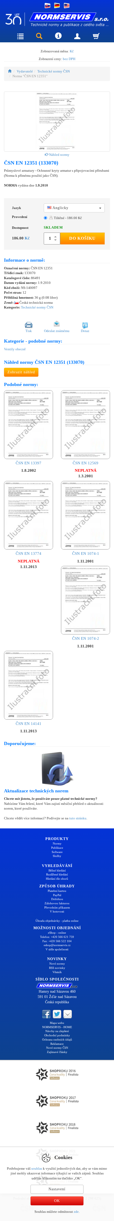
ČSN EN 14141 (28, 723)
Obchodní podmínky (57, 1035)
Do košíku (82, 238)
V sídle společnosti (57, 949)
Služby (57, 855)
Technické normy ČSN (53, 71)
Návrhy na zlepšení (57, 1031)
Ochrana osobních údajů (57, 1039)
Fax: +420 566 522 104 (57, 941)
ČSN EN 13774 (28, 553)
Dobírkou (57, 899)
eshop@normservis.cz (57, 945)
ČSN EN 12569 (85, 463)
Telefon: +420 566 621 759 (57, 936)
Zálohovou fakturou (57, 903)
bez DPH (69, 59)
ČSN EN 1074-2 (85, 638)
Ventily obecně (15, 349)
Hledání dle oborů (57, 878)
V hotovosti (57, 911)
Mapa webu (57, 1022)
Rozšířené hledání (57, 874)
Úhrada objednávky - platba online (57, 920)
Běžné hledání (57, 870)
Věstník (57, 972)
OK (57, 1201)
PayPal (57, 895)
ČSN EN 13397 (28, 463)
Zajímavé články (57, 1052)
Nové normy (57, 963)
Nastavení (57, 1189)
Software (57, 852)
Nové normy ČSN (57, 1047)
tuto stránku (77, 818)
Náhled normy (58, 155)
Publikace (57, 847)
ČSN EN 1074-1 (85, 553)
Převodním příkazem (57, 907)
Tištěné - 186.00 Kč (67, 218)
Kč (72, 51)
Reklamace (57, 1043)
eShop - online (57, 932)
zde (76, 1212)
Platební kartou (57, 890)
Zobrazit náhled (21, 372)
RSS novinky (57, 967)
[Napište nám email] (67, 1013)
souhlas (36, 1168)
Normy (57, 843)
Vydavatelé (25, 71)
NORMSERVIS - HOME (57, 1027)
